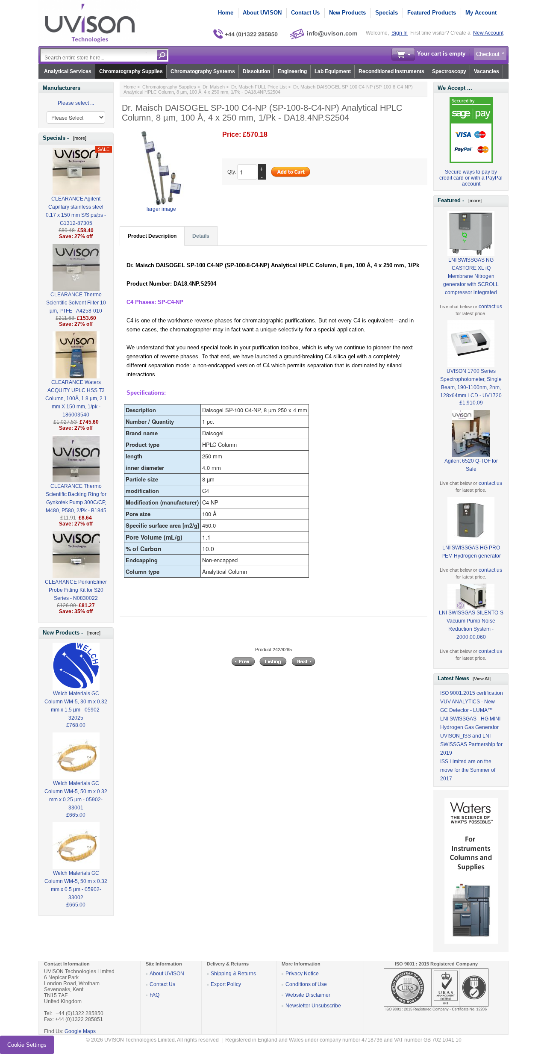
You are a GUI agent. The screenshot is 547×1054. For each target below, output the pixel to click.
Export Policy (226, 984)
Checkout (488, 54)
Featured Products (431, 12)
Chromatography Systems (203, 71)
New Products (347, 12)
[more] (78, 138)
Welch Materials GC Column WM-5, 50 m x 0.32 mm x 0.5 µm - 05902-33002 (75, 885)
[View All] (482, 678)
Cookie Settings (27, 1045)
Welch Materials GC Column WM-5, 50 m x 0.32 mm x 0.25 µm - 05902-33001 (75, 795)
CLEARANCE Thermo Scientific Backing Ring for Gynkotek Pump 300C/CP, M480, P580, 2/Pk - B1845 (76, 498)
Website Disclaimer (307, 995)
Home (225, 12)
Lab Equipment (333, 71)
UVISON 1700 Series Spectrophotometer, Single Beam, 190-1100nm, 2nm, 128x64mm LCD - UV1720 (471, 383)
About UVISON (262, 12)
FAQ (154, 995)
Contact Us (305, 12)
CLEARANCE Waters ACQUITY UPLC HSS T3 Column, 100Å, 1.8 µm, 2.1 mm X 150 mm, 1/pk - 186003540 (76, 398)
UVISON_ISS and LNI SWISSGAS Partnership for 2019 (471, 744)
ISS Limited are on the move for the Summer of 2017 (467, 770)
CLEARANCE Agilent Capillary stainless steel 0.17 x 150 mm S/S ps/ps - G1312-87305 (76, 211)
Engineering (292, 71)
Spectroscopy (449, 71)
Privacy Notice (302, 974)
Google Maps (80, 1031)
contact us (490, 307)
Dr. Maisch (214, 86)
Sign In (399, 33)
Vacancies (486, 71)
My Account (481, 12)
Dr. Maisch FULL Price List (259, 86)
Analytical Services (67, 71)
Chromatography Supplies (131, 71)
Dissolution (256, 71)
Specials (386, 12)
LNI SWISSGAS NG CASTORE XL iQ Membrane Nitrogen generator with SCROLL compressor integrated (471, 276)
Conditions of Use (306, 984)
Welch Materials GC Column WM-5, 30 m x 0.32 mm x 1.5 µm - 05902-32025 (75, 706)
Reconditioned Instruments (391, 71)
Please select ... (76, 103)
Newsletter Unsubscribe (313, 1006)
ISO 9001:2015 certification (471, 693)
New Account (488, 33)
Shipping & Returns (233, 974)
